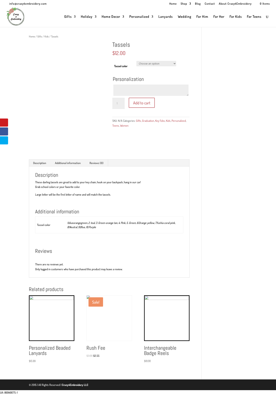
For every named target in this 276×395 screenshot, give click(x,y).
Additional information (68, 163)
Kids (46, 36)
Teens (115, 125)
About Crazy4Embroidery (235, 3)
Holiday (87, 17)
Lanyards (165, 17)
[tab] (40, 163)
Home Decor (111, 17)
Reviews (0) (96, 163)
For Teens (254, 17)
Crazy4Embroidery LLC (75, 385)
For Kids (236, 17)
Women (124, 125)
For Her (218, 17)
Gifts (68, 17)
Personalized (139, 17)
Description (39, 163)
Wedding (184, 17)
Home (173, 3)
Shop (184, 3)
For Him (202, 17)
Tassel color (120, 66)
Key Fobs (160, 120)
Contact (210, 3)
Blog (198, 3)
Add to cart (141, 102)
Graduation (148, 120)
